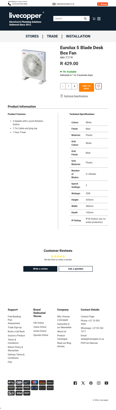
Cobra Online (39, 327)
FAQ (10, 362)
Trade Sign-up (15, 327)
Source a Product (16, 335)
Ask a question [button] (75, 268)
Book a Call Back (16, 331)
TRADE (52, 36)
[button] (88, 18)
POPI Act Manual (89, 343)
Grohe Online (39, 331)
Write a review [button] (40, 268)
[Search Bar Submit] (85, 18)
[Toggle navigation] (98, 18)
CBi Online (38, 323)
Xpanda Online (40, 335)
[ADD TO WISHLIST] (98, 86)
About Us (61, 331)
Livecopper (103, 400)
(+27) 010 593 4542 (19, 4)
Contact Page (87, 316)
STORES (32, 36)
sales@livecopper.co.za (65, 4)
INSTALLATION (78, 36)
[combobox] (71, 18)
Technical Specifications (76, 96)
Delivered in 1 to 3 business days (76, 75)
